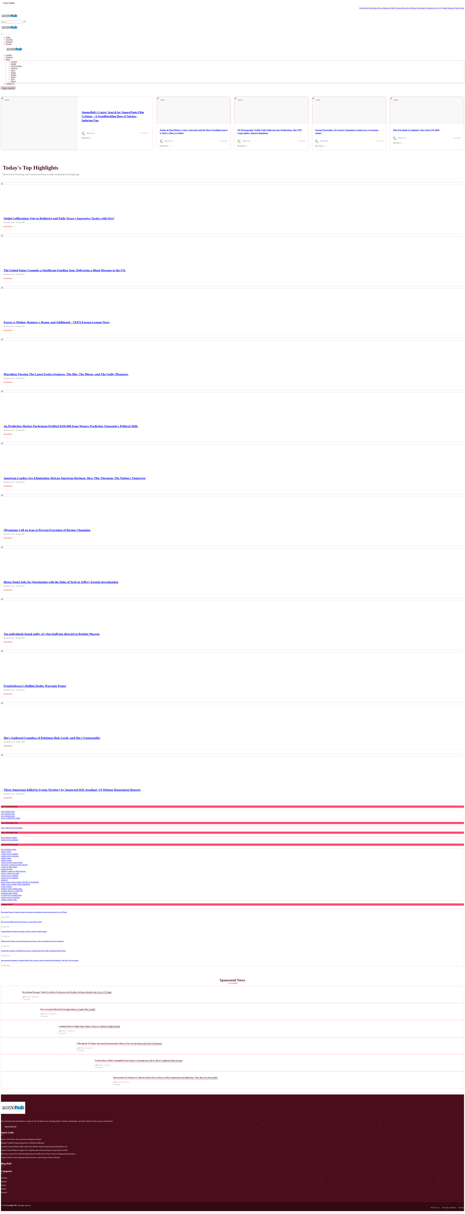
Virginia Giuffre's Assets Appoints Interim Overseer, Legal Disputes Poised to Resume (30, 1157)
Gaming (14, 62)
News (13, 70)
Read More (8, 226)
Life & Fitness (16, 66)
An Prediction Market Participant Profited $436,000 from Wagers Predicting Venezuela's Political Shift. (71, 426)
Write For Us (435, 1208)
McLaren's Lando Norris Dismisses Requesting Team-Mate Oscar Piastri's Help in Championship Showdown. (38, 1154)
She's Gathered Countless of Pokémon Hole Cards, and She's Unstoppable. (52, 737)
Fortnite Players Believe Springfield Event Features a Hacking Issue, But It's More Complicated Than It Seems (33, 950)
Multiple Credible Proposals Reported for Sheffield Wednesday (22, 1143)
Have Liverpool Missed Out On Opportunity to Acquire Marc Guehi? (21, 922)
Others (13, 73)
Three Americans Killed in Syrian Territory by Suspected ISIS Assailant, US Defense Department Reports (72, 789)
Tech (13, 79)
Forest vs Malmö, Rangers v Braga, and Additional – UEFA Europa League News (56, 322)
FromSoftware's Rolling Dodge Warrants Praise (35, 685)
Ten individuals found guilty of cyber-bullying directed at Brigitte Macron (52, 634)
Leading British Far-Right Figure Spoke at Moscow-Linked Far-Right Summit (24, 931)
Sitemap (461, 1208)
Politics (13, 75)
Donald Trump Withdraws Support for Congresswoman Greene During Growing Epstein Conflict (34, 1150)
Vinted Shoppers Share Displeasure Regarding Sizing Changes (417, 8)
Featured (9, 57)
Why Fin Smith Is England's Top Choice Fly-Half (416, 130)
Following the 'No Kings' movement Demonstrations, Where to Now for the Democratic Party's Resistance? (32, 941)
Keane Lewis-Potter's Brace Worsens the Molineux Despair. (21, 1139)
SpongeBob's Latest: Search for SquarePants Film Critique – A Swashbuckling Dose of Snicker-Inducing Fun (113, 116)
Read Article (86, 138)
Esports (9, 44)
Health (13, 64)
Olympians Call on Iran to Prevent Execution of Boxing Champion (47, 530)
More (8, 59)
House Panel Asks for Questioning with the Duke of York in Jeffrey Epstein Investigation (61, 582)
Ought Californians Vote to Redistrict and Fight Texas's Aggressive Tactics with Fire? (59, 218)
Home (8, 37)
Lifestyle (14, 68)
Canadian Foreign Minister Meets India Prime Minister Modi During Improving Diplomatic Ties (34, 1147)
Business (9, 42)
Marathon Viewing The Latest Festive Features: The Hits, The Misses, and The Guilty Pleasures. (66, 374)
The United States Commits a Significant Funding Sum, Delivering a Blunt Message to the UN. (65, 270)
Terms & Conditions (449, 1208)
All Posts (9, 40)
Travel (13, 81)
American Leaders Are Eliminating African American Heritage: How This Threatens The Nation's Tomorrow (75, 478)
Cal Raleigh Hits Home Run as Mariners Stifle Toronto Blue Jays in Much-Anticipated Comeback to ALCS (351, 8)
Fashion (9, 55)
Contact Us (10, 84)
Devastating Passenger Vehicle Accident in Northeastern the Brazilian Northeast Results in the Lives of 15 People (34, 912)
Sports (13, 77)
